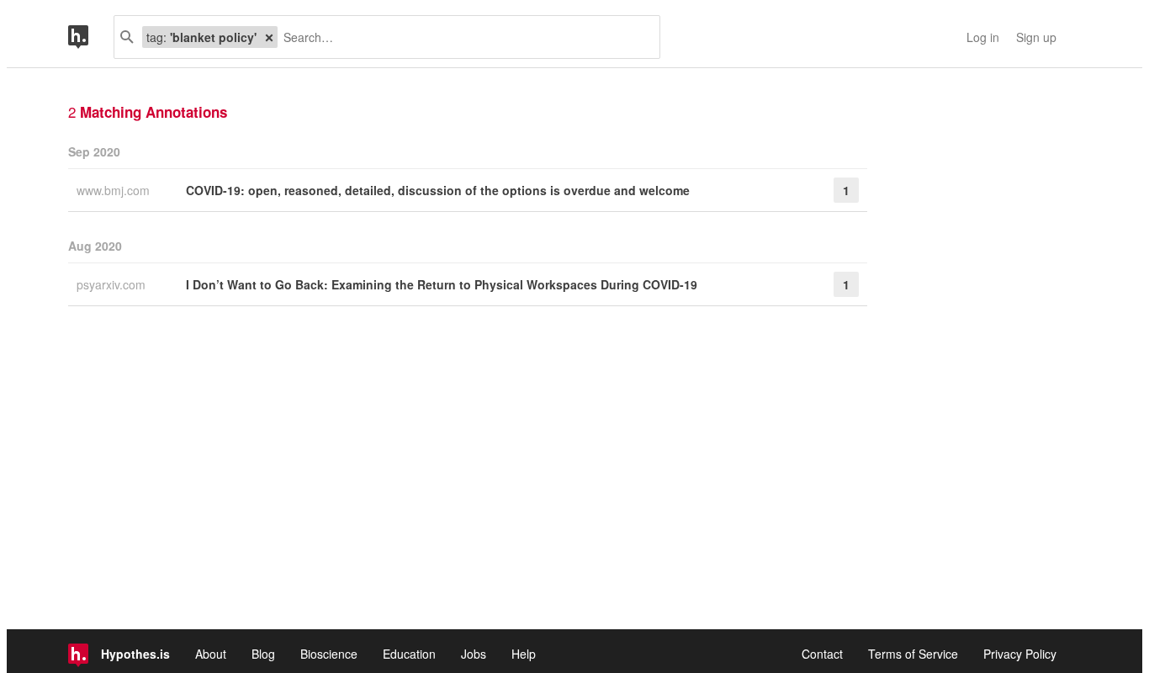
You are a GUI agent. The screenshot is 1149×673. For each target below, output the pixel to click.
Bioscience (328, 653)
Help (523, 653)
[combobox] (462, 37)
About (210, 653)
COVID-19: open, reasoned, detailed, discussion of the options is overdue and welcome (438, 190)
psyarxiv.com (113, 284)
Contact (822, 653)
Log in (982, 37)
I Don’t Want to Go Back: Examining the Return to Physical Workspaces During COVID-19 (441, 284)
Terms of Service (913, 653)
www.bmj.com (115, 190)
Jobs (473, 653)
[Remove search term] (269, 37)
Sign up (1036, 37)
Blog (263, 653)
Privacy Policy (1019, 653)
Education (409, 653)
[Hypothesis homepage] (91, 37)
